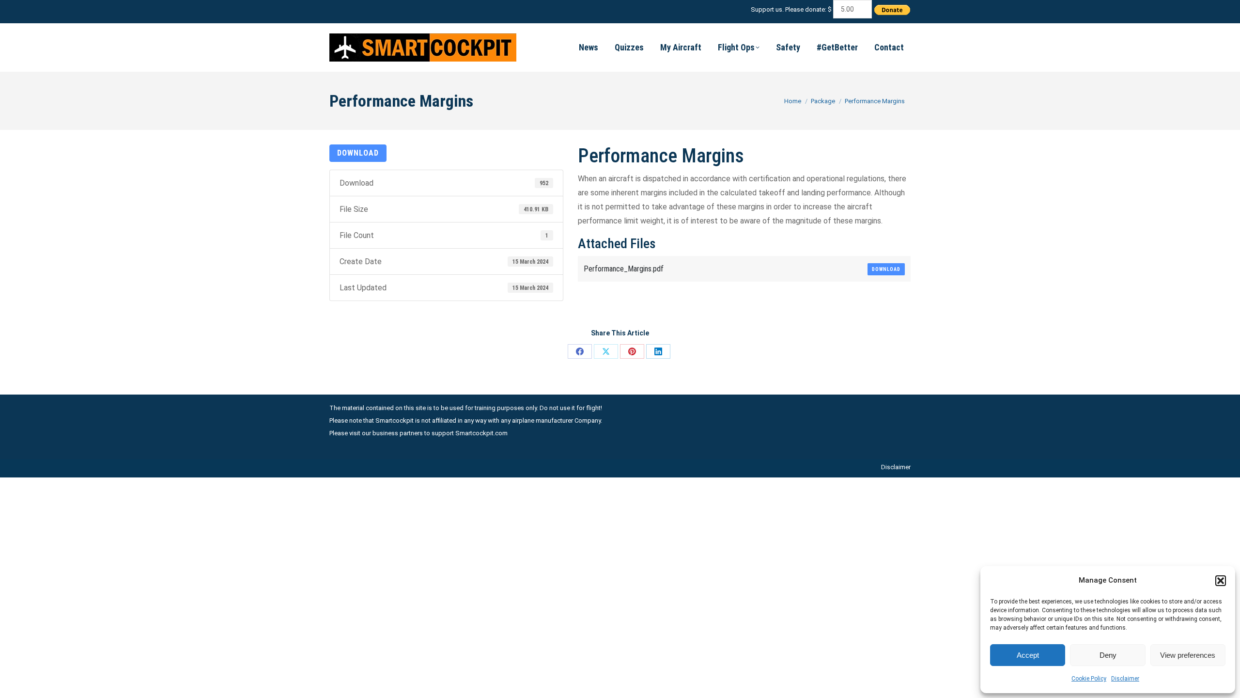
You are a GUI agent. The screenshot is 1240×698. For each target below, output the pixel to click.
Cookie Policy (1088, 678)
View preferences (1187, 655)
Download (358, 153)
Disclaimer (1125, 678)
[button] (1220, 581)
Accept (1028, 655)
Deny (1108, 655)
